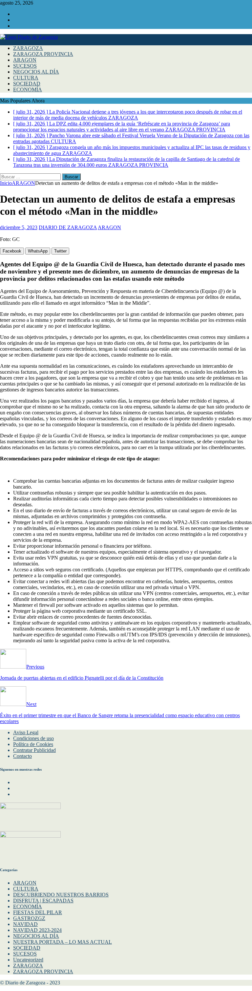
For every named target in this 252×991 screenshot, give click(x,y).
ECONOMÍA (27, 89)
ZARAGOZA (28, 48)
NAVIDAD (25, 924)
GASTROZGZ (29, 918)
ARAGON (24, 60)
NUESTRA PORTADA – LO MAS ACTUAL (62, 942)
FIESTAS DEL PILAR (37, 912)
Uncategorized (28, 959)
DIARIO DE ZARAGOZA (68, 227)
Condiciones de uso (33, 738)
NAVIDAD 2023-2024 (37, 930)
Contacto (22, 756)
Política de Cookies (33, 744)
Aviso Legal (25, 732)
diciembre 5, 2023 (18, 227)
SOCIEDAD (26, 83)
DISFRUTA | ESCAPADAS (43, 900)
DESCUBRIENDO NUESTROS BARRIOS (61, 894)
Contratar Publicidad (34, 750)
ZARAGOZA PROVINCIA (43, 54)
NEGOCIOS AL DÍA (36, 72)
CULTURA (25, 77)
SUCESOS (25, 66)
